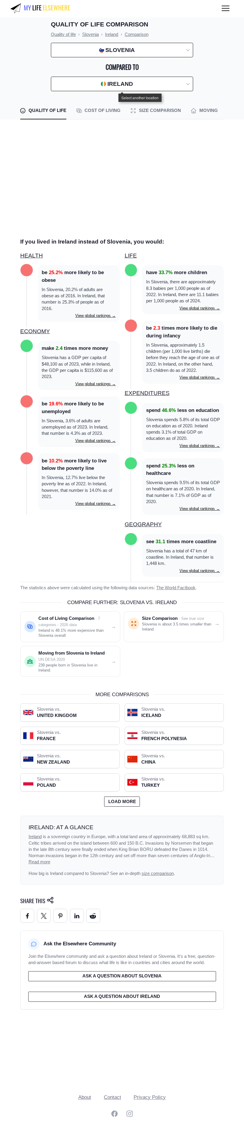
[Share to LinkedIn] (77, 916)
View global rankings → (95, 315)
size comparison (158, 873)
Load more (122, 801)
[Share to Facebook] (27, 916)
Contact (112, 1097)
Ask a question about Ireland (122, 996)
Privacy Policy (150, 1097)
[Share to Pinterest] (60, 916)
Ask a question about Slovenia (122, 976)
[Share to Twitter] (44, 916)
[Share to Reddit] (93, 916)
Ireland (35, 836)
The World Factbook (175, 587)
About (84, 1097)
